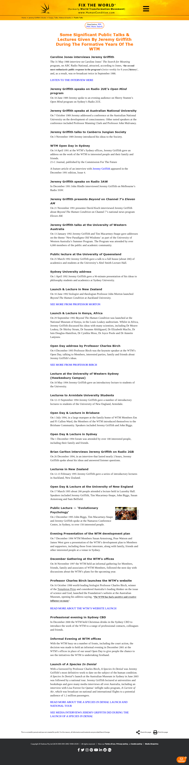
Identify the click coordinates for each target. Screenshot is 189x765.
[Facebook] (79, 750)
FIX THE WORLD (97, 5)
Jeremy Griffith (101, 168)
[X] (82, 750)
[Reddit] (105, 750)
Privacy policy (122, 744)
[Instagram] (87, 750)
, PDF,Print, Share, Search (94, 26)
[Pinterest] (91, 750)
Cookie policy (136, 744)
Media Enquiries (151, 744)
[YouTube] (96, 750)
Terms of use (110, 744)
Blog (109, 750)
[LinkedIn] (100, 750)
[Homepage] (45, 9)
